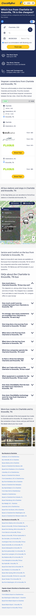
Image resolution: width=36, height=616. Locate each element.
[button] (31, 216)
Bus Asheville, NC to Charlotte (10, 460)
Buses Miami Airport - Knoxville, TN (12, 604)
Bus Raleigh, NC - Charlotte (9, 503)
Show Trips (18, 153)
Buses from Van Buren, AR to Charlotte (13, 510)
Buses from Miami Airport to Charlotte (13, 601)
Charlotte (16, 203)
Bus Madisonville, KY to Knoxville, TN (12, 557)
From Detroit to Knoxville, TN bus (11, 532)
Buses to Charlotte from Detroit (11, 475)
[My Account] (20, 3)
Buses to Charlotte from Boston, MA (12, 466)
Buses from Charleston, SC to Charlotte (13, 469)
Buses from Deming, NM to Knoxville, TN (13, 529)
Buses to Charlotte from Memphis (11, 485)
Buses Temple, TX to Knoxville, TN (11, 579)
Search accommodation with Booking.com (18, 42)
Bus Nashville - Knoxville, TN (10, 563)
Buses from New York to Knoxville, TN (12, 566)
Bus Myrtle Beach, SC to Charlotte (11, 488)
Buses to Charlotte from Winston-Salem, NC (14, 516)
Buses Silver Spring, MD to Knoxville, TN (13, 573)
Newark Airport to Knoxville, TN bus (12, 607)
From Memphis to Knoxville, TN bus (12, 560)
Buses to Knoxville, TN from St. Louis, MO (13, 576)
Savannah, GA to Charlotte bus (10, 506)
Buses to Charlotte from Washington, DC (13, 513)
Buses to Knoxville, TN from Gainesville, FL (14, 535)
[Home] (9, 3)
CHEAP (5, 101)
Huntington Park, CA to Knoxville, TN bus (13, 542)
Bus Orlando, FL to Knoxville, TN (11, 570)
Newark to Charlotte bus (9, 494)
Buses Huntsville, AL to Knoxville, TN (12, 545)
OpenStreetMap (26, 243)
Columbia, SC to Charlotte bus (10, 472)
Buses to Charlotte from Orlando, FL (12, 497)
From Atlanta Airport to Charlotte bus (12, 594)
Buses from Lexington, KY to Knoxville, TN (14, 554)
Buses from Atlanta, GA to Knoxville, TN (13, 523)
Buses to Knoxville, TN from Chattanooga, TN (15, 526)
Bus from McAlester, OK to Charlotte (12, 481)
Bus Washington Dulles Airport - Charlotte (14, 597)
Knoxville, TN (29, 203)
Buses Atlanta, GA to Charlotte (10, 463)
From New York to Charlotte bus (11, 491)
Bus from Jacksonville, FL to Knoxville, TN (13, 551)
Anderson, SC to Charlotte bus (10, 457)
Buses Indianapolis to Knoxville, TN (12, 548)
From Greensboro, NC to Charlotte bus (13, 478)
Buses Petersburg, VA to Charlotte (11, 500)
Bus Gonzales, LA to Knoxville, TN (11, 538)
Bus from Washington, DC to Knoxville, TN (14, 582)
